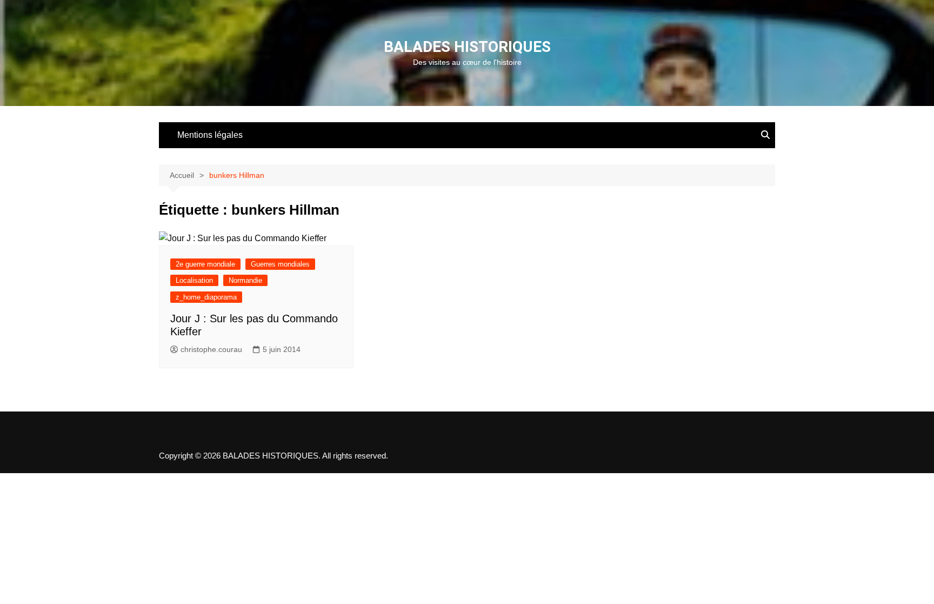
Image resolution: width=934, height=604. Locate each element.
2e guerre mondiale (205, 264)
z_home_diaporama (206, 297)
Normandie (245, 280)
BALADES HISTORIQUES (467, 47)
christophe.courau (211, 349)
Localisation (194, 280)
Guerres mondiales (280, 264)
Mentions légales (210, 135)
